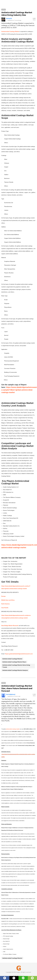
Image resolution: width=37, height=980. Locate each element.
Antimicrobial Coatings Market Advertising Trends (16, 666)
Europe (3, 596)
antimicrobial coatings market (13, 729)
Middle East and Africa (8, 600)
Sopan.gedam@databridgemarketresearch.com (19, 653)
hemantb (9, 18)
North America (5, 604)
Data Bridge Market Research (9, 625)
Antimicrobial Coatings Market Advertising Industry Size (16, 13)
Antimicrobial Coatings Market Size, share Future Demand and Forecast (16, 688)
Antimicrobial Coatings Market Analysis (15, 670)
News (3, 9)
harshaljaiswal (10, 694)
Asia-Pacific (4, 607)
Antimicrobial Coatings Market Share (14, 662)
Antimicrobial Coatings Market (10, 31)
